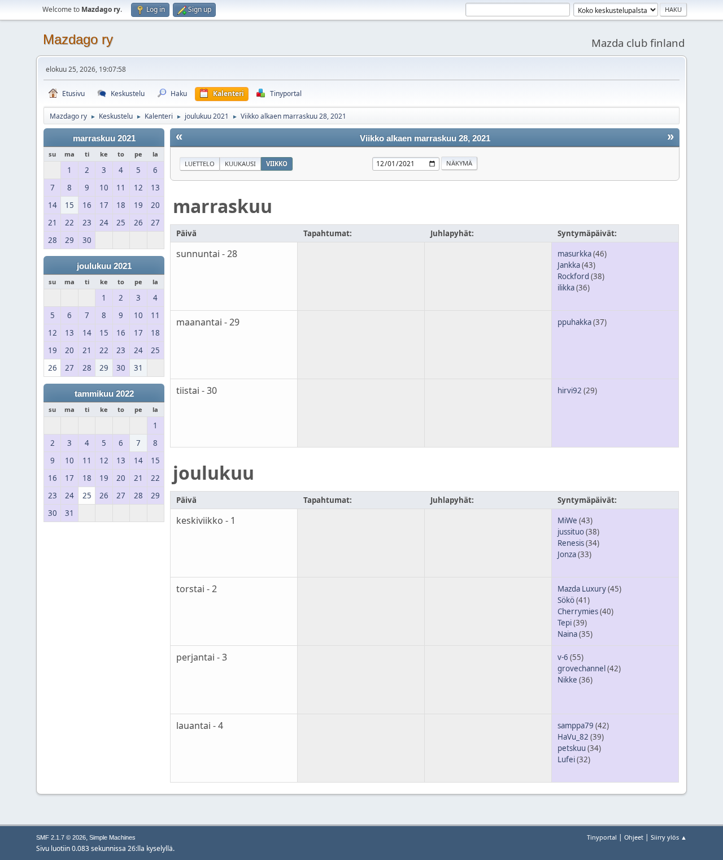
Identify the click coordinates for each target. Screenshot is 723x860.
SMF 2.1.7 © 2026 (61, 837)
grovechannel (582, 668)
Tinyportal (602, 837)
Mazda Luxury (582, 589)
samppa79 (576, 725)
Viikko (277, 163)
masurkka (574, 254)
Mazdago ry (78, 39)
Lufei (566, 759)
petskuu (572, 748)
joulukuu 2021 (104, 266)
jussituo (571, 532)
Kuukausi (240, 163)
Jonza (567, 554)
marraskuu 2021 (104, 138)
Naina (567, 634)
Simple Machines (112, 837)
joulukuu (213, 473)
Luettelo (200, 163)
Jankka (569, 265)
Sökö (566, 600)
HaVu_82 (573, 737)
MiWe (567, 520)
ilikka (566, 288)
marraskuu (222, 206)
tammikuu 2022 (104, 393)
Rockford (573, 276)
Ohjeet (633, 837)
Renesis (571, 543)
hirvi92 (570, 390)
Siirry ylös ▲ (669, 837)
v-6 (563, 657)
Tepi (565, 623)
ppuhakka (574, 322)
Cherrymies (578, 611)
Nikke (567, 680)
